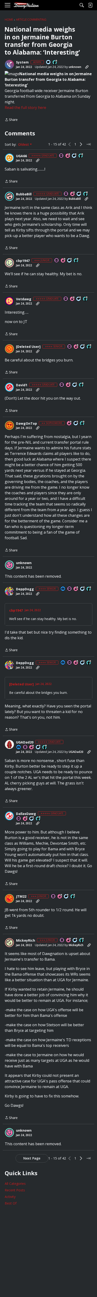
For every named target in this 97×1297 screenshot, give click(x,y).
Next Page (31, 1158)
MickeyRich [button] (25, 940)
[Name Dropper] (61, 156)
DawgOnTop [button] (26, 423)
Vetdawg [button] (23, 299)
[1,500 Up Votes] (85, 299)
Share (11, 120)
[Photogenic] (63, 589)
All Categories (15, 1183)
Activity (10, 1196)
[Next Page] (81, 144)
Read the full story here (25, 107)
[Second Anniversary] (63, 260)
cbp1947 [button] (23, 261)
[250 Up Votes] (89, 589)
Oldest (24, 144)
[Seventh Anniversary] (73, 194)
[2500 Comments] (74, 156)
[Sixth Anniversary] (68, 156)
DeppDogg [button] (25, 589)
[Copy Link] (87, 67)
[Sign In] (90, 5)
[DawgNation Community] (26, 5)
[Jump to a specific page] (88, 144)
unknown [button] (75, 67)
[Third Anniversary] (76, 589)
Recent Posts (15, 1190)
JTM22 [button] (21, 896)
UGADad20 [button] (24, 742)
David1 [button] (21, 385)
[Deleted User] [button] (28, 347)
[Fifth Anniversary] (76, 347)
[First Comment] (48, 62)
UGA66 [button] (21, 156)
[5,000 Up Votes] (81, 156)
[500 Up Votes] (89, 347)
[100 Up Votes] (73, 896)
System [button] (22, 62)
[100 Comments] (82, 589)
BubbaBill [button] (24, 194)
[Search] (81, 5)
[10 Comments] (70, 260)
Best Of (10, 1203)
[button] (9, 64)
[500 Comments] (82, 347)
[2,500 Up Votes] (86, 194)
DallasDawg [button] (26, 814)
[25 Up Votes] (55, 62)
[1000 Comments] (79, 194)
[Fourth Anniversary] (60, 896)
